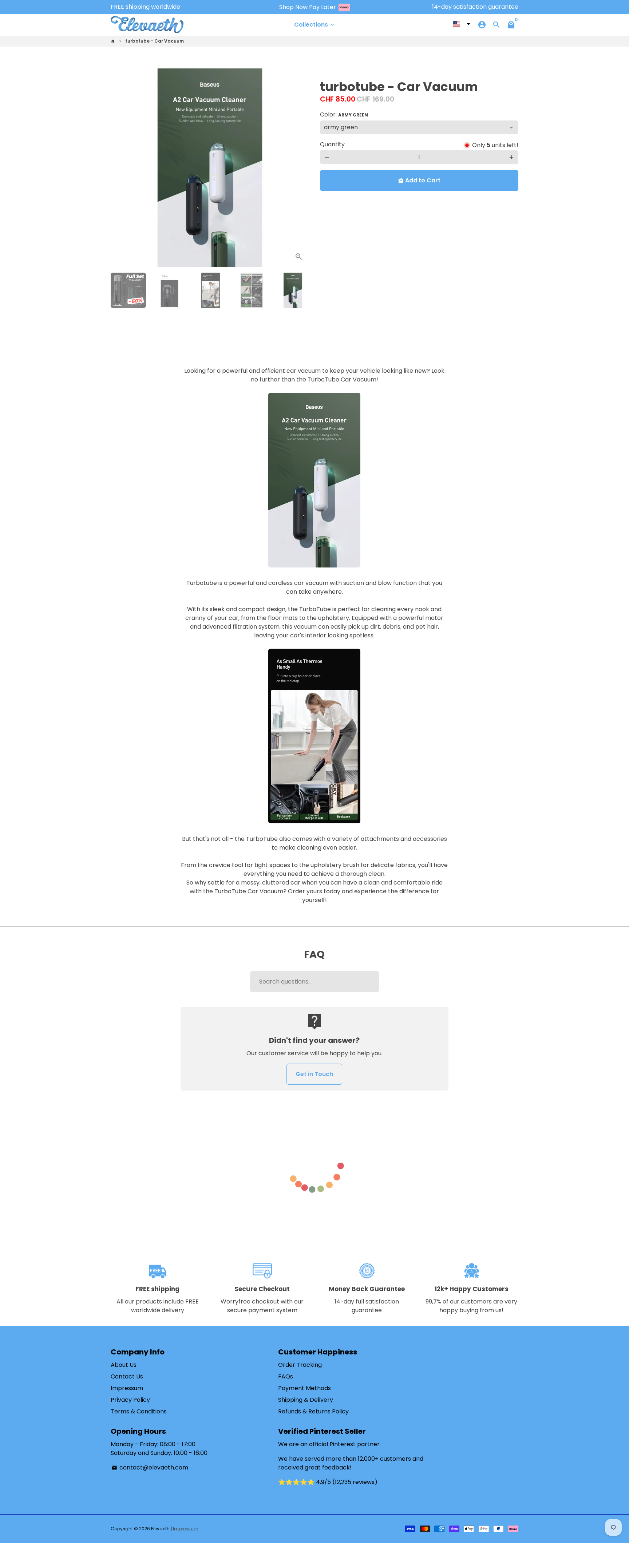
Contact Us (127, 1376)
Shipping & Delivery (305, 1400)
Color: (344, 114)
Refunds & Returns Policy (313, 1411)
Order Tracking (300, 1365)
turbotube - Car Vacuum (154, 41)
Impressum (127, 1388)
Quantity (332, 144)
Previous (120, 168)
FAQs (285, 1376)
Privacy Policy (130, 1400)
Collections (314, 24)
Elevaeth (160, 1529)
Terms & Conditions (139, 1411)
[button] (461, 24)
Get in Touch (314, 1074)
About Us (124, 1365)
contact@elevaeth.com (149, 1467)
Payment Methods (304, 1388)
